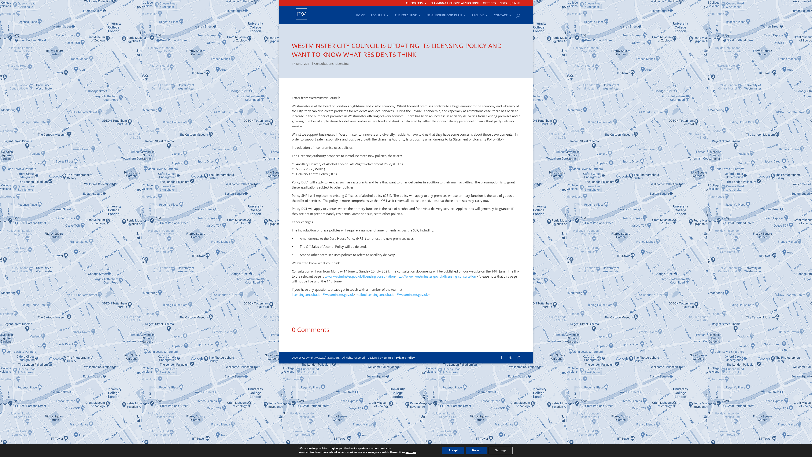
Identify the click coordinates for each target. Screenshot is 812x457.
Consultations (324, 64)
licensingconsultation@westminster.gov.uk (323, 294)
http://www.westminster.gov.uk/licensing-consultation (436, 276)
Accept (453, 450)
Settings (500, 450)
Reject (476, 450)
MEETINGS (489, 3)
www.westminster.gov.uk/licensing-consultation (360, 276)
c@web (388, 357)
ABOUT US (377, 15)
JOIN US (515, 3)
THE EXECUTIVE (406, 15)
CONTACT (501, 15)
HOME (360, 15)
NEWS (503, 3)
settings (411, 452)
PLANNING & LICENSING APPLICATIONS (455, 3)
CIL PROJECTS (414, 3)
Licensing (342, 64)
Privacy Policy (405, 357)
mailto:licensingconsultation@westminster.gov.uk (392, 294)
